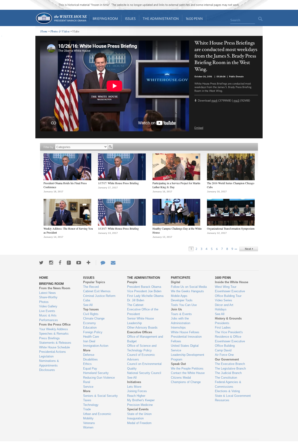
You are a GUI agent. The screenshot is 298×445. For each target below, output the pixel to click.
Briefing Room (105, 18)
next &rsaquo (248, 249)
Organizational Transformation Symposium (230, 228)
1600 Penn (194, 18)
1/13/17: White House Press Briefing (118, 228)
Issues (130, 18)
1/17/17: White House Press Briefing (118, 183)
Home (61, 18)
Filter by (48, 147)
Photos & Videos (60, 32)
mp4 (214, 100)
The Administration (161, 18)
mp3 (236, 100)
